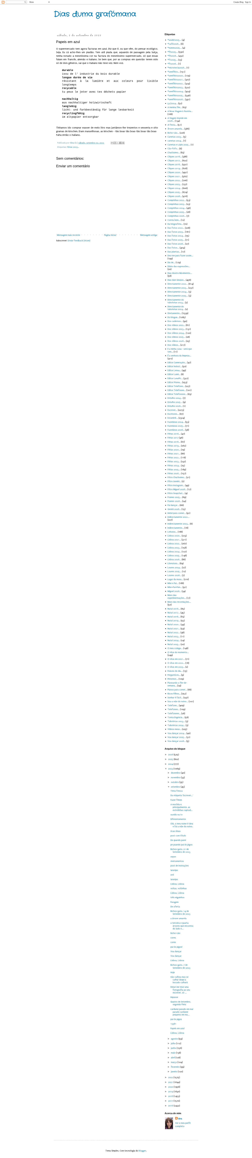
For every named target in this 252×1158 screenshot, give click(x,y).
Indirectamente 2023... (178, 523)
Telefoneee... (174, 713)
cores (173, 937)
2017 (171, 1101)
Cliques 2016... (175, 156)
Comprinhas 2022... (177, 200)
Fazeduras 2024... (176, 422)
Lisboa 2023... (174, 547)
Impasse (174, 997)
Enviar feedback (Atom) (79, 240)
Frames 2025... (175, 497)
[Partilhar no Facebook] (120, 142)
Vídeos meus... (174, 729)
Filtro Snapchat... (176, 493)
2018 (171, 1096)
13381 (173, 1023)
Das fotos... (173, 247)
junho (174, 1048)
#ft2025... (173, 59)
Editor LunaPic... (175, 378)
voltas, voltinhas (178, 888)
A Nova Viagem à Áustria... (180, 111)
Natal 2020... (174, 624)
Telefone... (173, 705)
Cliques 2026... (175, 196)
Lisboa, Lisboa (177, 884)
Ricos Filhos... (174, 693)
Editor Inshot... (175, 366)
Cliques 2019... (175, 168)
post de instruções (179, 865)
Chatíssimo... (174, 152)
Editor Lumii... (174, 374)
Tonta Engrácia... (176, 717)
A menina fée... (175, 107)
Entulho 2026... (175, 406)
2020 (171, 1087)
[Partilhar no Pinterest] (123, 142)
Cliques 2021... (175, 176)
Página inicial (110, 235)
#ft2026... (173, 63)
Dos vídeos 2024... (176, 333)
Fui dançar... (173, 505)
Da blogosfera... (175, 224)
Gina (180, 1118)
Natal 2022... (174, 632)
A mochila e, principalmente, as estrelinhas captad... (181, 807)
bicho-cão (175, 933)
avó (172, 874)
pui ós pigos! (176, 947)
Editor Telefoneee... (177, 394)
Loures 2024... (174, 567)
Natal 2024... (174, 640)
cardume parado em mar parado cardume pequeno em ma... (181, 1012)
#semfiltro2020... (176, 75)
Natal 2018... (174, 616)
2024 (171, 764)
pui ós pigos (176, 1019)
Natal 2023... (174, 636)
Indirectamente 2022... (178, 517)
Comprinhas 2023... (177, 204)
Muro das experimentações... (177, 596)
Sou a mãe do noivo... (178, 701)
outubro (175, 782)
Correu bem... (174, 220)
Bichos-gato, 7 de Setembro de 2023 (180, 966)
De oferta (175, 906)
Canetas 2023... (175, 136)
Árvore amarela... (176, 128)
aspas (173, 856)
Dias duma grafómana (95, 14)
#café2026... (174, 44)
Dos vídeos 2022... (176, 325)
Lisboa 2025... (174, 555)
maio (173, 1052)
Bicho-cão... (173, 133)
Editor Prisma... (175, 382)
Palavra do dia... (175, 671)
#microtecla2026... (177, 67)
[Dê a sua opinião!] (114, 142)
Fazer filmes (176, 800)
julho (173, 1043)
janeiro (174, 1071)
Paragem (174, 902)
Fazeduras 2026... (176, 430)
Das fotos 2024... (176, 235)
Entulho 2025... (175, 402)
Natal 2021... (174, 628)
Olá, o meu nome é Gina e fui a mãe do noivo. (181, 825)
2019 (171, 1091)
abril (173, 1057)
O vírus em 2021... (176, 659)
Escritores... (173, 414)
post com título (178, 835)
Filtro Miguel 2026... (177, 489)
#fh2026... (173, 56)
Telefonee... (174, 709)
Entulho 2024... (175, 398)
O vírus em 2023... (176, 667)
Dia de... (171, 262)
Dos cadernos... (175, 321)
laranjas (174, 870)
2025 (171, 759)
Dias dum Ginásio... (176, 280)
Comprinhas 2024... (177, 208)
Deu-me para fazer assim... (180, 255)
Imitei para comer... (177, 513)
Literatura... (173, 563)
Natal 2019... (174, 620)
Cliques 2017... (175, 160)
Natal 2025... (174, 644)
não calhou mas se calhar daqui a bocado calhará (179, 980)
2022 (171, 1077)
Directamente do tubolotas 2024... (176, 308)
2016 (171, 1105)
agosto (174, 1038)
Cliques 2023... (175, 184)
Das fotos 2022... (176, 228)
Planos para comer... (177, 689)
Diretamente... (174, 313)
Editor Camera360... (177, 362)
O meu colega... (175, 648)
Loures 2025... (174, 571)
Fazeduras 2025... (176, 426)
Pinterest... (173, 679)
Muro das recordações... (179, 602)
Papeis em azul (177, 1028)
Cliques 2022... (175, 180)
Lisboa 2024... (174, 551)
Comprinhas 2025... (177, 212)
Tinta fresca (176, 791)
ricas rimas (175, 831)
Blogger (142, 1150)
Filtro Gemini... (174, 481)
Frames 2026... (175, 501)
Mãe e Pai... (173, 583)
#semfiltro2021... (176, 79)
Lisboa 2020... (174, 535)
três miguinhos (177, 897)
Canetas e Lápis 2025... (179, 144)
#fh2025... (173, 52)
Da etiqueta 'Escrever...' (181, 795)
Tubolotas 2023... (176, 721)
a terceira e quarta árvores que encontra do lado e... (181, 926)
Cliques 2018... (175, 164)
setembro (176, 786)
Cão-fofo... (173, 148)
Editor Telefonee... (177, 390)
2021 (171, 1082)
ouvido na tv (176, 814)
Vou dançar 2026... (177, 741)
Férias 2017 (173, 437)
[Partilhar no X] (117, 142)
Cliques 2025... (175, 192)
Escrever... (172, 410)
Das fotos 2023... (176, 232)
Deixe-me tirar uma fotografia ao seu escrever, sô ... (180, 990)
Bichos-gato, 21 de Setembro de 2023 (180, 850)
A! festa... (172, 124)
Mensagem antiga (148, 235)
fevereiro (175, 1067)
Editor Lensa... (174, 370)
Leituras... (172, 531)
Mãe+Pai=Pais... (175, 587)
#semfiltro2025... (176, 95)
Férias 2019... (174, 445)
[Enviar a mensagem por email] (112, 142)
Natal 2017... (174, 612)
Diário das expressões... (179, 266)
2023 (171, 768)
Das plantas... (174, 251)
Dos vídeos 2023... (176, 329)
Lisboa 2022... (174, 543)
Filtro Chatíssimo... (177, 477)
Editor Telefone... (176, 386)
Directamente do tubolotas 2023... (176, 301)
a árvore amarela (178, 918)
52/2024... (173, 103)
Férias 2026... (174, 473)
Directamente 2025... (178, 295)
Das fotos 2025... (176, 240)
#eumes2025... (175, 48)
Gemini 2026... (174, 509)
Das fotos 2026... (176, 243)
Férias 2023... (73, 147)
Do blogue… (173, 317)
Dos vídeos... (174, 345)
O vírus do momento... (178, 652)
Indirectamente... (176, 528)
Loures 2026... (174, 575)
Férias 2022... (174, 457)
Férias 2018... (174, 441)
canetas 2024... (175, 140)
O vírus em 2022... (176, 663)
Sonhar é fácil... (175, 697)
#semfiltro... (174, 71)
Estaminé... (173, 418)
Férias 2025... (174, 469)
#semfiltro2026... (176, 99)
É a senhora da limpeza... (179, 355)
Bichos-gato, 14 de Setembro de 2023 (180, 912)
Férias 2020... (174, 449)
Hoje (172, 972)
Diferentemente (178, 819)
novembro (176, 777)
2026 (171, 754)
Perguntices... (174, 675)
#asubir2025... (174, 40)
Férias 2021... (174, 453)
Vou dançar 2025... (177, 737)
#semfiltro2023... (176, 87)
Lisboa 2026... (174, 559)
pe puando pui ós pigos (181, 844)
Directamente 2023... (178, 288)
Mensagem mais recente (68, 235)
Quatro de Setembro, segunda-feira (180, 1003)
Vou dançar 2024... (177, 733)
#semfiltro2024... (176, 91)
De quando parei (178, 840)
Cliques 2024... (175, 188)
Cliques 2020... (175, 172)
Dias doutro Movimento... (180, 273)
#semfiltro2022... (176, 83)
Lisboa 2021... (174, 539)
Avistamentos (177, 861)
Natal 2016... (174, 608)
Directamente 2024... (178, 291)
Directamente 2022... (178, 284)
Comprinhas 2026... (177, 216)
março (174, 1062)
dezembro (176, 772)
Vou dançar (175, 951)
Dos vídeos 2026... (176, 341)
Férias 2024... (174, 465)
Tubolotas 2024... (176, 725)
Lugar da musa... (175, 579)
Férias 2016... (174, 433)
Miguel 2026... (174, 591)
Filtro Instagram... (176, 485)
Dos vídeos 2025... (176, 337)
